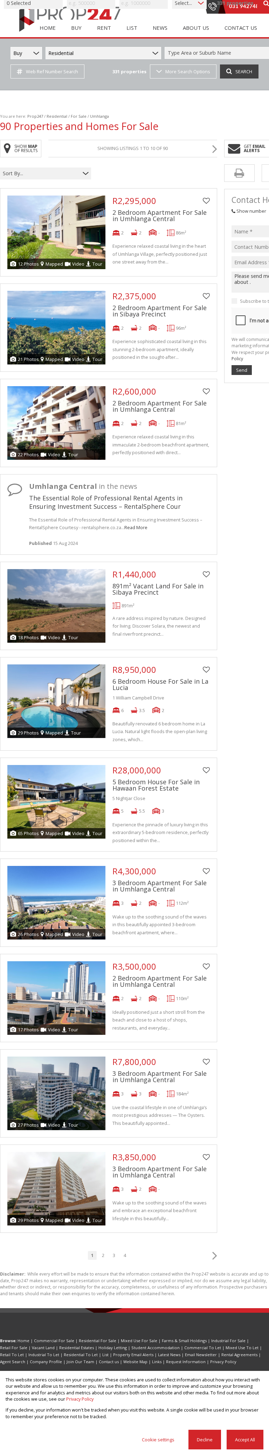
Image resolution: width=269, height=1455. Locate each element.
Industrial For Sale (228, 1340)
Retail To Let (12, 1354)
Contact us (109, 1361)
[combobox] (41, 173)
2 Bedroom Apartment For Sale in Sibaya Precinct (159, 311)
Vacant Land (43, 1347)
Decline (205, 1439)
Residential (57, 116)
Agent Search (12, 1361)
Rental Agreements (239, 1354)
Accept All (245, 1439)
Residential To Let (81, 1354)
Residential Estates (76, 1347)
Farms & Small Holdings (184, 1340)
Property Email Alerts (133, 1354)
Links (156, 1361)
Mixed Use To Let (242, 1347)
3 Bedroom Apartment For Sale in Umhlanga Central (159, 886)
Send (241, 370)
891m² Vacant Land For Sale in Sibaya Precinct (158, 589)
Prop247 (35, 116)
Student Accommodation (155, 1347)
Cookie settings (158, 1439)
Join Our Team (80, 1361)
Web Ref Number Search (52, 71)
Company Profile (46, 1361)
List (105, 1354)
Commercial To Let (202, 1347)
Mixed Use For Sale (139, 1340)
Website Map (135, 1361)
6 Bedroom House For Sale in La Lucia (160, 684)
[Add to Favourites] (206, 200)
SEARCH (243, 71)
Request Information (186, 1361)
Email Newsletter (201, 1354)
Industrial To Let (43, 1354)
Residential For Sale (97, 1340)
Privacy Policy (223, 1361)
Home (23, 1340)
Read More (135, 527)
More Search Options (187, 71)
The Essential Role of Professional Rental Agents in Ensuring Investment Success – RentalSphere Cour (105, 502)
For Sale (79, 116)
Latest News (169, 1354)
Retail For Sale (13, 1347)
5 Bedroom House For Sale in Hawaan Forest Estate (156, 785)
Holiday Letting (112, 1347)
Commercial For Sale (54, 1340)
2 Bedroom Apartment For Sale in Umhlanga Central (159, 215)
